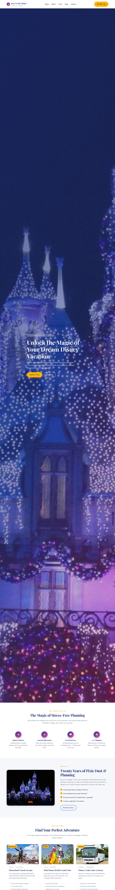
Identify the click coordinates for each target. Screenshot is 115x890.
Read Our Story (68, 808)
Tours (60, 4)
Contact (73, 4)
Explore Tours (35, 375)
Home (47, 4)
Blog (66, 4)
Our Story (49, 375)
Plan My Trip (101, 4)
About (53, 4)
